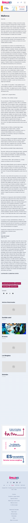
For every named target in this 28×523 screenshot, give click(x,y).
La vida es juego (14, 504)
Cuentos (14, 494)
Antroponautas (14, 513)
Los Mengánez (6, 355)
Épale (12, 485)
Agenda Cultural (14, 498)
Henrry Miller (5, 286)
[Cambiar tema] (18, 2)
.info (4, 485)
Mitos (14, 518)
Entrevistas (14, 516)
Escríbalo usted (6, 317)
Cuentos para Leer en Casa (8, 283)
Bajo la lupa (14, 511)
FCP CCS (17, 485)
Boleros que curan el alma (14, 500)
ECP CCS (23, 485)
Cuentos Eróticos (13, 286)
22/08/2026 (4, 338)
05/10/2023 (4, 357)
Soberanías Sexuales (14, 509)
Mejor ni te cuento (14, 520)
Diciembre (5, 374)
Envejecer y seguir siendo (14, 496)
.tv (6, 485)
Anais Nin (18, 283)
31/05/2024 (4, 319)
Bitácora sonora (14, 502)
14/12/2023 (4, 376)
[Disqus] (14, 397)
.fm (9, 485)
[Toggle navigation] (24, 2)
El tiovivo (4, 336)
